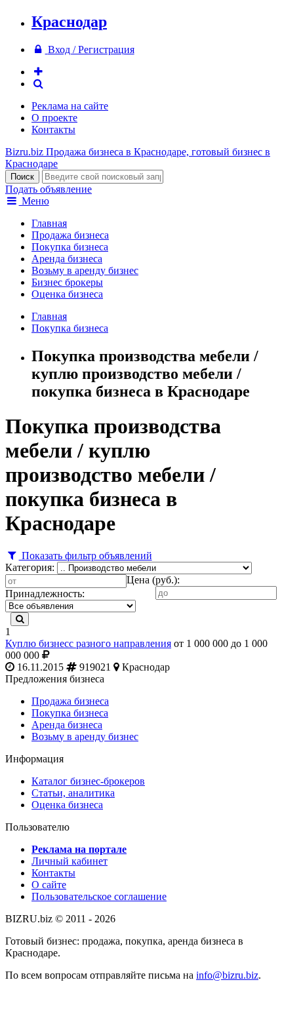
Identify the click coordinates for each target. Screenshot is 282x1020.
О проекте (54, 117)
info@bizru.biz (227, 975)
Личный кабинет (69, 861)
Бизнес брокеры (67, 282)
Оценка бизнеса (67, 294)
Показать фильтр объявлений (85, 555)
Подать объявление (48, 189)
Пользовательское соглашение (99, 896)
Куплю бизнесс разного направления (88, 643)
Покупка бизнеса (69, 246)
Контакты (53, 129)
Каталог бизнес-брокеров (88, 781)
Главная (49, 223)
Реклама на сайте (69, 105)
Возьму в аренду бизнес (84, 270)
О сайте (48, 884)
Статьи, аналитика (73, 792)
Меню (34, 200)
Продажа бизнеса (70, 235)
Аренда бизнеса (66, 258)
